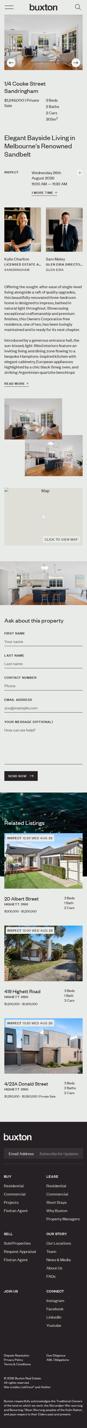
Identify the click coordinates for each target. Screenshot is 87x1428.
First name (14, 633)
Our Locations (58, 1243)
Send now (17, 776)
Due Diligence (55, 1355)
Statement (73, 1423)
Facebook (55, 1308)
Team (51, 1251)
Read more (14, 383)
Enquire (11, 1423)
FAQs (51, 1276)
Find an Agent (16, 1210)
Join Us (11, 1291)
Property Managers (63, 1218)
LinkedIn (53, 1317)
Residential (14, 1185)
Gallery (33, 1423)
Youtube (53, 1325)
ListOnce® (27, 1387)
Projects (11, 1202)
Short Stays (56, 1202)
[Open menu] (9, 7)
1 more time (42, 192)
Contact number (20, 677)
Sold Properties (17, 1243)
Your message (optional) (28, 722)
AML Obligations (57, 1359)
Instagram (55, 1300)
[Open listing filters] (77, 7)
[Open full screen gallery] (43, 42)
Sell (8, 1233)
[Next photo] (76, 62)
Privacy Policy (13, 1359)
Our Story (56, 1233)
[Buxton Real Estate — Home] (43, 7)
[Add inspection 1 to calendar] (80, 173)
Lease (52, 1176)
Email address (18, 699)
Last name (14, 655)
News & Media (58, 1259)
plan (53, 1423)
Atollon (46, 1387)
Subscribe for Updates (59, 1153)
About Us (54, 1267)
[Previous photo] (11, 62)
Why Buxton (56, 1210)
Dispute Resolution (16, 1355)
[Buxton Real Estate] (43, 1136)
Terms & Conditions (17, 1364)
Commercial (15, 1193)
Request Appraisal (20, 1251)
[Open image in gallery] (54, 455)
